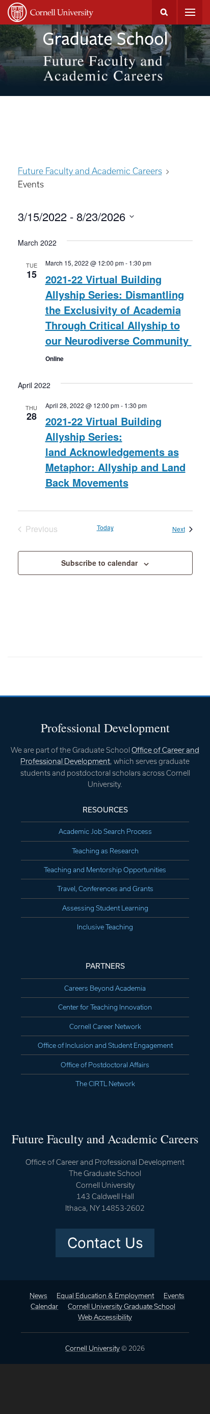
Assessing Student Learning (105, 908)
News (38, 1295)
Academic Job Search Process (105, 831)
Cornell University (92, 1348)
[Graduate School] (105, 38)
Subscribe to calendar (99, 563)
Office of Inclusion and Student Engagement (105, 1045)
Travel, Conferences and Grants (105, 888)
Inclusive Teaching (105, 927)
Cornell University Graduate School (121, 1306)
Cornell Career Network (105, 1026)
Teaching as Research (105, 851)
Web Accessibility (105, 1317)
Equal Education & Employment (105, 1295)
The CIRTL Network (105, 1084)
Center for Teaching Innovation (105, 1007)
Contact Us (105, 1243)
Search (164, 12)
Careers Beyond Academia (105, 988)
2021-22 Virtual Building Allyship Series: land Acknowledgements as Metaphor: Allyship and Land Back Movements (115, 452)
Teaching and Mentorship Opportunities (105, 870)
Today (105, 527)
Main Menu (190, 12)
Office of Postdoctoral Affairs (105, 1065)
